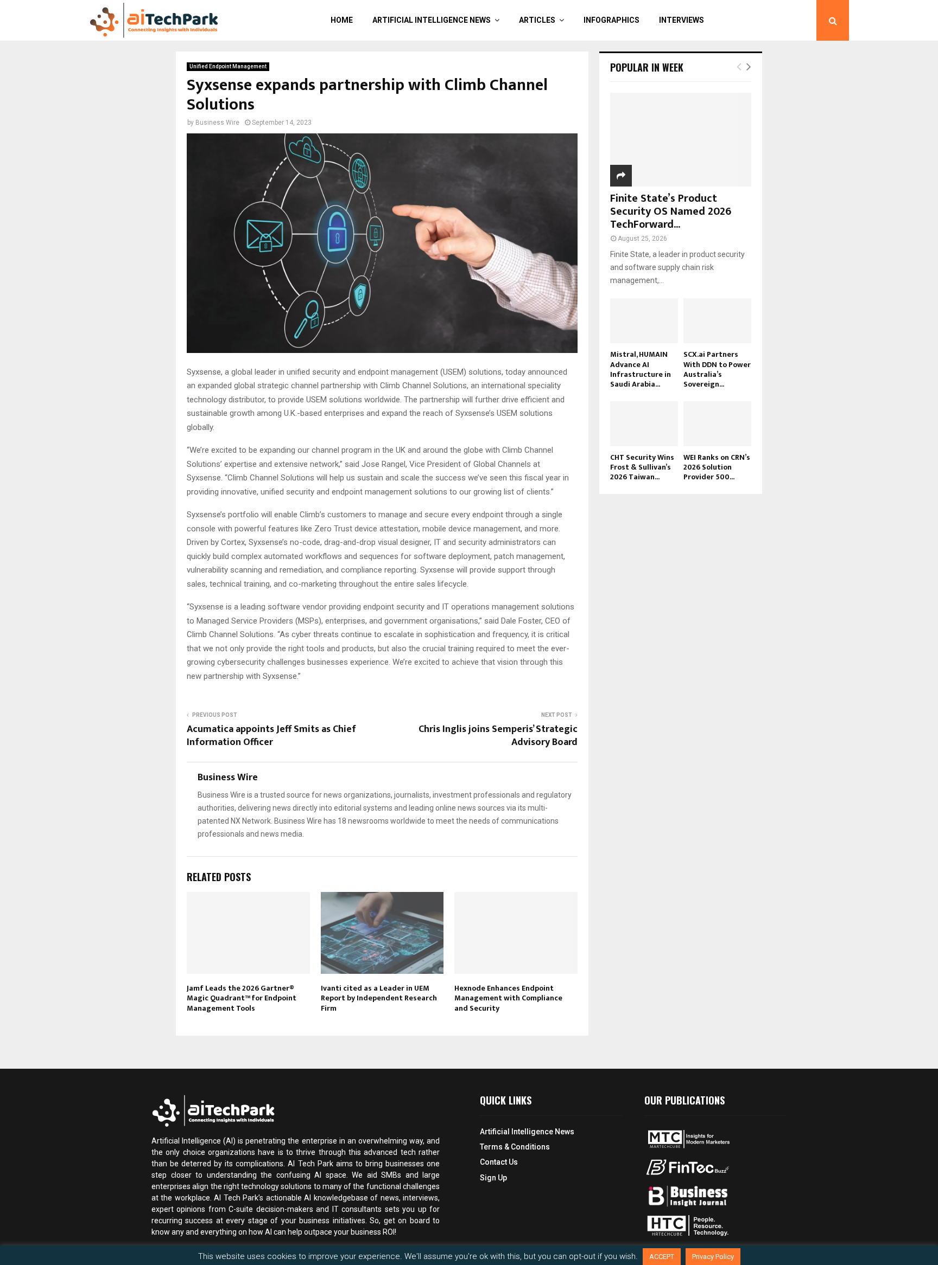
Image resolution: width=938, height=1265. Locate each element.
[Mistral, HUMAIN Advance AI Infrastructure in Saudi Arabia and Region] (644, 320)
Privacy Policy (713, 1257)
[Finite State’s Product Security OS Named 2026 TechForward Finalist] (680, 140)
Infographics (611, 20)
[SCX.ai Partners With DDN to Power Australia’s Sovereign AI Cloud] (717, 320)
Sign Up (493, 1177)
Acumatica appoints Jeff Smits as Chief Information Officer (271, 735)
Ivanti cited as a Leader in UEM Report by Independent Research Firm (379, 998)
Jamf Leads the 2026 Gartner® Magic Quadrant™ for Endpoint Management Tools (241, 998)
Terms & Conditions (515, 1146)
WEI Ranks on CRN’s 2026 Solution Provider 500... (716, 467)
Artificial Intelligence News (431, 20)
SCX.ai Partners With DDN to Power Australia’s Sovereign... (717, 369)
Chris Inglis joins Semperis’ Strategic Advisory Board (498, 735)
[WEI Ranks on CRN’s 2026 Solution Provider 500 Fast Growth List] (717, 423)
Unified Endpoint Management (228, 66)
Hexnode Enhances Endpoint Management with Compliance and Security (508, 998)
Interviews (681, 20)
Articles (537, 20)
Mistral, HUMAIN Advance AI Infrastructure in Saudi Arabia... (640, 369)
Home (342, 20)
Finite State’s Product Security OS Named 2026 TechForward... (670, 211)
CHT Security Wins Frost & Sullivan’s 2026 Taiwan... (642, 467)
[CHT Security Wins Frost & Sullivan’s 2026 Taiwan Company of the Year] (644, 423)
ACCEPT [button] (661, 1257)
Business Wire (217, 122)
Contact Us (499, 1162)
